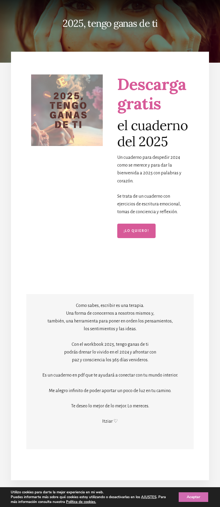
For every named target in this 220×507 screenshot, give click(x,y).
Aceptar (193, 497)
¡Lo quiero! (136, 231)
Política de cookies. (81, 502)
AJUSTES (148, 497)
